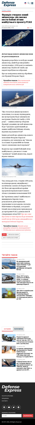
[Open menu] (32, 3)
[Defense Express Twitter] (14, 407)
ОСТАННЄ (7, 329)
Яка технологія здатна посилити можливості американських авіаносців (16, 82)
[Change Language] (25, 3)
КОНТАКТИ (4, 401)
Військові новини (13, 234)
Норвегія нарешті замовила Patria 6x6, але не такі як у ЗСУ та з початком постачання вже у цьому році (25, 340)
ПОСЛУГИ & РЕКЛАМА (7, 396)
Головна (4, 10)
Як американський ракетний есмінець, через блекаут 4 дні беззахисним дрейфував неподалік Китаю (24, 265)
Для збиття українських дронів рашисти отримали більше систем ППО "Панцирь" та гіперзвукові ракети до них (25, 295)
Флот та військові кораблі (10, 237)
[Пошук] (29, 3)
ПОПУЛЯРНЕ (18, 329)
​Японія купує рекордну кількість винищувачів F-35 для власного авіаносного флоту (17, 228)
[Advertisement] (17, 312)
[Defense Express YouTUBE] (9, 407)
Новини (9, 10)
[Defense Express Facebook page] (4, 407)
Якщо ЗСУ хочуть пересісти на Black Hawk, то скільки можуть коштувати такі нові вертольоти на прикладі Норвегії (25, 280)
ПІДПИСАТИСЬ (28, 415)
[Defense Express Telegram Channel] (18, 407)
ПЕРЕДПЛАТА (5, 398)
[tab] (7, 329)
